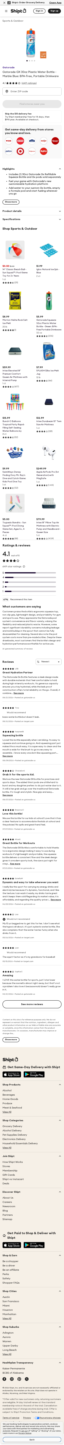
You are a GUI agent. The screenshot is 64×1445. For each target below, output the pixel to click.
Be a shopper (10, 1261)
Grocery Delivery (12, 1126)
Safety (6, 1278)
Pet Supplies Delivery (14, 1135)
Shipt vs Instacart (13, 1179)
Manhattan (9, 1314)
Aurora (6, 1337)
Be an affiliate (10, 1270)
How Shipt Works (12, 1162)
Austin (6, 1297)
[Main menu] (6, 11)
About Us (7, 1198)
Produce (7, 1103)
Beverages (8, 1095)
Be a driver (8, 1265)
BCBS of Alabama (13, 1373)
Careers (7, 1202)
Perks (5, 1274)
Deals (5, 1183)
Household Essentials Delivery (20, 1143)
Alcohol (6, 1090)
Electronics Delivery (14, 1139)
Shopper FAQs (11, 1283)
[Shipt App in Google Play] (34, 1074)
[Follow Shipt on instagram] (12, 1379)
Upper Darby (10, 1345)
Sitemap (7, 1219)
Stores (6, 1166)
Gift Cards (8, 1175)
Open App (55, 3)
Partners (7, 1215)
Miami (5, 1305)
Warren (6, 1341)
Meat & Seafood (12, 1107)
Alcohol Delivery (12, 1130)
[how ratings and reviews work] (23, 566)
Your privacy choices (50, 1418)
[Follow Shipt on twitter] (27, 1379)
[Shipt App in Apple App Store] (11, 1074)
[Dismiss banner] (4, 3)
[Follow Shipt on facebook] (4, 1379)
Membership (9, 1170)
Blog (5, 1210)
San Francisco (10, 1301)
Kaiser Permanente (13, 1368)
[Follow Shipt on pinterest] (19, 1379)
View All (6, 1112)
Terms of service (10, 1418)
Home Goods (10, 1099)
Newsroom (8, 1206)
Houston (7, 1310)
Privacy (27, 1418)
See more (19, 693)
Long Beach (9, 1350)
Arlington (8, 1333)
